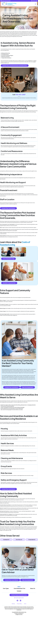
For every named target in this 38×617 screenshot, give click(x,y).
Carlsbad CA (6, 539)
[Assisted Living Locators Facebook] (17, 600)
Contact (19, 591)
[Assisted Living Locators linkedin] (20, 600)
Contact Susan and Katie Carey (19, 595)
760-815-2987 (34, 0)
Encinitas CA (19, 539)
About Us (32, 588)
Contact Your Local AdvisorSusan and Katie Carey (15, 65)
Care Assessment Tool (19, 588)
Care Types (7, 13)
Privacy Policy (19, 603)
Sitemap (13, 603)
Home (3, 13)
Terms (25, 603)
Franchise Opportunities (19, 597)
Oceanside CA (31, 539)
